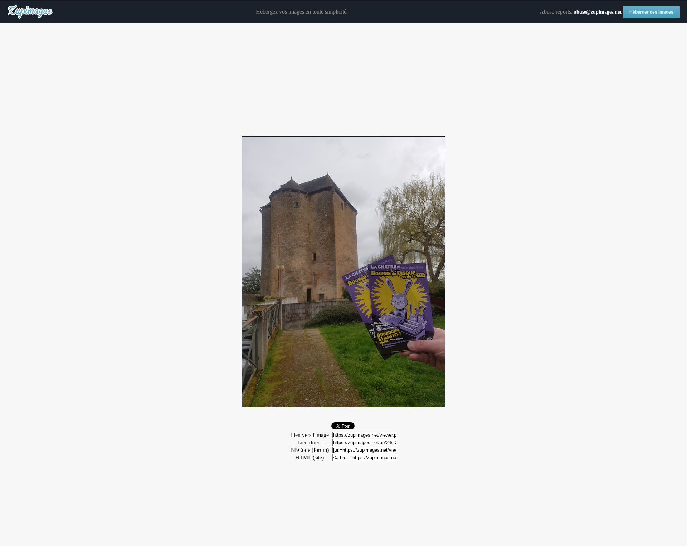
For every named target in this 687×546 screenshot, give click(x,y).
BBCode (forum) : (311, 450)
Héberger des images (651, 12)
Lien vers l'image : (311, 435)
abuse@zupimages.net (598, 12)
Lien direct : (311, 442)
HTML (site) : (311, 457)
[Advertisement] (343, 80)
